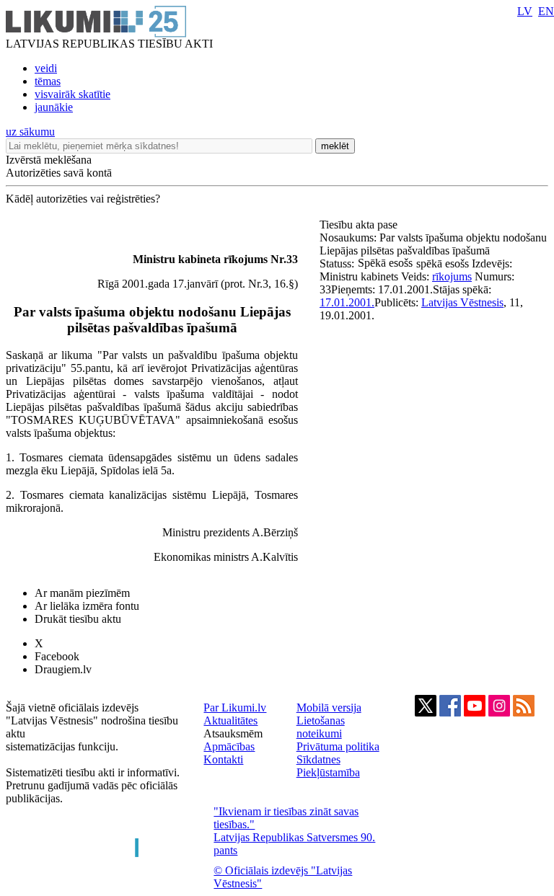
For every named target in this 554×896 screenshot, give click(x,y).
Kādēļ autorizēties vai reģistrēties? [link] (83, 198)
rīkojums (452, 276)
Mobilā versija (328, 707)
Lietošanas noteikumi (320, 727)
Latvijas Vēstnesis (462, 302)
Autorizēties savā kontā (59, 173)
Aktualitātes (230, 720)
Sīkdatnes (318, 759)
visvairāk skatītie (72, 94)
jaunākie (54, 107)
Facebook (57, 656)
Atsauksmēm (233, 733)
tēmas (48, 81)
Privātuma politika (337, 746)
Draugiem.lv (63, 669)
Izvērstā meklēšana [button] (49, 160)
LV (524, 11)
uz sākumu (30, 131)
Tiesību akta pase (360, 224)
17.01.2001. (347, 302)
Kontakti (223, 759)
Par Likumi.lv (234, 707)
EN (546, 11)
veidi (46, 68)
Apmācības (229, 746)
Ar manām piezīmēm (82, 593)
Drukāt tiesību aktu (78, 619)
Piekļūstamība (328, 772)
